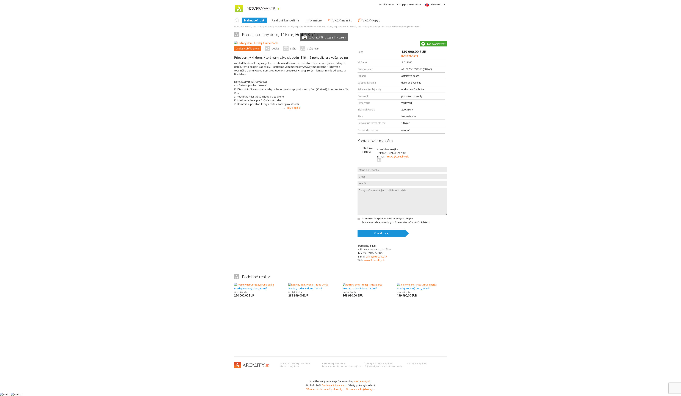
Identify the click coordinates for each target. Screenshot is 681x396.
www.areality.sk (362, 381)
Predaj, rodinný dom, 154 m (305, 288)
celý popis (292, 107)
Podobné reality (256, 276)
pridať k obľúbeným (247, 48)
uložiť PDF (313, 48)
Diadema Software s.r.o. (335, 385)
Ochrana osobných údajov (360, 389)
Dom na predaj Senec (416, 363)
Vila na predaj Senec (289, 366)
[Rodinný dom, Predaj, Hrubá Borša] (256, 43)
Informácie (314, 20)
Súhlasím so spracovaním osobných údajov (387, 218)
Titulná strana (236, 20)
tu (429, 222)
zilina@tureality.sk (376, 256)
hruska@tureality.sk (397, 156)
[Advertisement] (340, 327)
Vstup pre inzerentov (409, 4)
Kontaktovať (381, 233)
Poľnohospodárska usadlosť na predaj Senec (342, 366)
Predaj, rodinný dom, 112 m (360, 288)
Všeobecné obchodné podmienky (324, 389)
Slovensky (437, 4)
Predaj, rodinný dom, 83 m (250, 288)
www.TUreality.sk (374, 260)
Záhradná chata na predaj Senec (295, 363)
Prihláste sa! (386, 4)
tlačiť (293, 48)
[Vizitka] (379, 160)
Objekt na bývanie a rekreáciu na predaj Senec (386, 366)
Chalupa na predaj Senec (334, 363)
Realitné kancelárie (285, 20)
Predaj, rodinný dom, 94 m (413, 288)
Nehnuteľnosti (254, 20)
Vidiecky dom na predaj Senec (378, 363)
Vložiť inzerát (342, 20)
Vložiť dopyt (371, 20)
